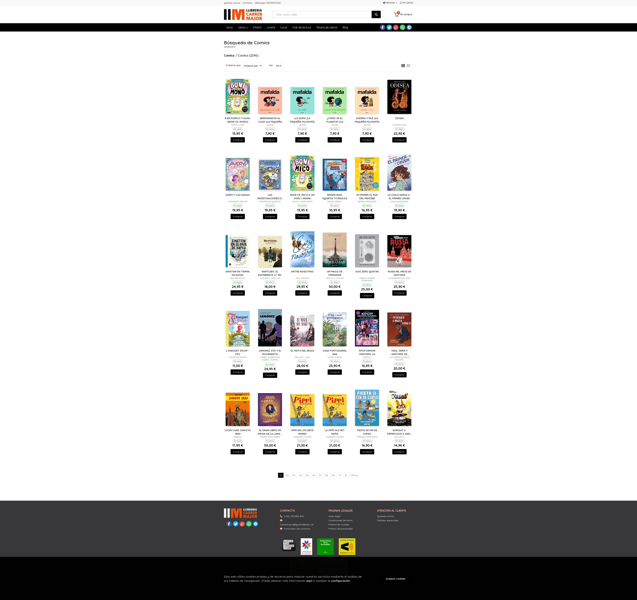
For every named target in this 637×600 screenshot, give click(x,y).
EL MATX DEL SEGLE (302, 350)
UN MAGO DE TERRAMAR (334, 273)
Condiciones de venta (340, 520)
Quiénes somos (232, 2)
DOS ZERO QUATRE (367, 271)
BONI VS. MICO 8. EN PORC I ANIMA (302, 196)
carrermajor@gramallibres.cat (297, 524)
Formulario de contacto (297, 528)
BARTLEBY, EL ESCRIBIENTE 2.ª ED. (270, 273)
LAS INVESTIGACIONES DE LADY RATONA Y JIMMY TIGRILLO (270, 196)
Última (354, 475)
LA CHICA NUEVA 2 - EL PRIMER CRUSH (399, 196)
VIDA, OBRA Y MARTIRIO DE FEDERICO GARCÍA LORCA (399, 352)
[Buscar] (376, 14)
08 (326, 475)
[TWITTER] (389, 27)
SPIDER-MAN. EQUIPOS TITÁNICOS (334, 196)
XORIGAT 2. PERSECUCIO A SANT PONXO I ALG (399, 432)
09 (333, 475)
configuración (340, 580)
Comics (229, 55)
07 (320, 475)
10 (339, 475)
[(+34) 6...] (402, 27)
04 (300, 475)
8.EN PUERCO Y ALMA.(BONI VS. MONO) (238, 120)
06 (313, 475)
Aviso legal (334, 516)
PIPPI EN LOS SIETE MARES (302, 432)
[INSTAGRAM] (396, 27)
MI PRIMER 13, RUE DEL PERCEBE (367, 196)
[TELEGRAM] (409, 27)
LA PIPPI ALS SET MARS (335, 432)
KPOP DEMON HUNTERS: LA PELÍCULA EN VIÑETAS (367, 352)
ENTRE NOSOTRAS (302, 271)
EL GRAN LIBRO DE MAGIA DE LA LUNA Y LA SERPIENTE (270, 432)
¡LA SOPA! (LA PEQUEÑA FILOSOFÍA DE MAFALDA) (302, 120)
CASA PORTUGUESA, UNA (335, 352)
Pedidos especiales (387, 520)
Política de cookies (338, 524)
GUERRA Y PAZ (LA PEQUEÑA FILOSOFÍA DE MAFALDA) (367, 120)
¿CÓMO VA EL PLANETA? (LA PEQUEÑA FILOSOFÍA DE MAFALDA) (334, 120)
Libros (242, 27)
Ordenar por (233, 65)
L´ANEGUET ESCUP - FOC (237, 352)
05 (307, 475)
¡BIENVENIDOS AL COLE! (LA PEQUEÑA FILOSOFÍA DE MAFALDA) (270, 120)
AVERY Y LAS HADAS (238, 194)
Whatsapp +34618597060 (268, 2)
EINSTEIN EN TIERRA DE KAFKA (238, 273)
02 (287, 475)
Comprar (238, 139)
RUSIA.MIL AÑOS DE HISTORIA (399, 273)
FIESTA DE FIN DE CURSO (367, 432)
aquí (309, 580)
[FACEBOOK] (382, 27)
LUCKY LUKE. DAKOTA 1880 (238, 432)
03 (293, 475)
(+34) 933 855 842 (294, 516)
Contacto (247, 2)
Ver (271, 65)
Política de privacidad (340, 528)
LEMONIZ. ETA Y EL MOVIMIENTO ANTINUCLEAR (270, 352)
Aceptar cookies (395, 578)
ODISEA (399, 118)
